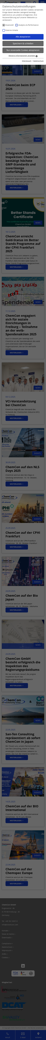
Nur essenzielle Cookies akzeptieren (23, 50)
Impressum (26, 61)
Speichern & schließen (23, 43)
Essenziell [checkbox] (10, 25)
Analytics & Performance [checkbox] (28, 25)
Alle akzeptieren (23, 36)
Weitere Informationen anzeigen (22, 55)
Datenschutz (38, 61)
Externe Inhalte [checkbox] (12, 30)
